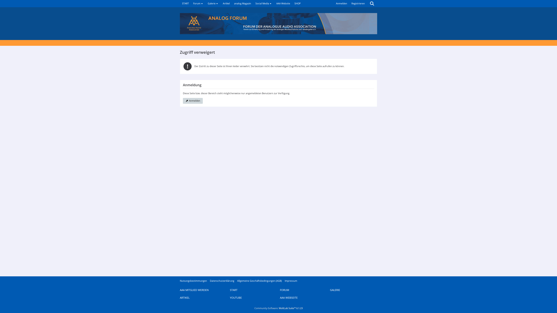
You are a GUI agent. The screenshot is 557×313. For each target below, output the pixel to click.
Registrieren (358, 3)
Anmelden (341, 3)
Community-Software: (278, 308)
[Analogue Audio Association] (278, 24)
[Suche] (372, 3)
